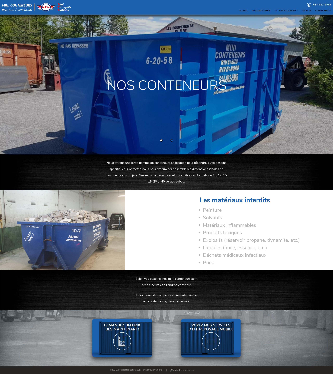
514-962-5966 (322, 4)
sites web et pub (187, 370)
